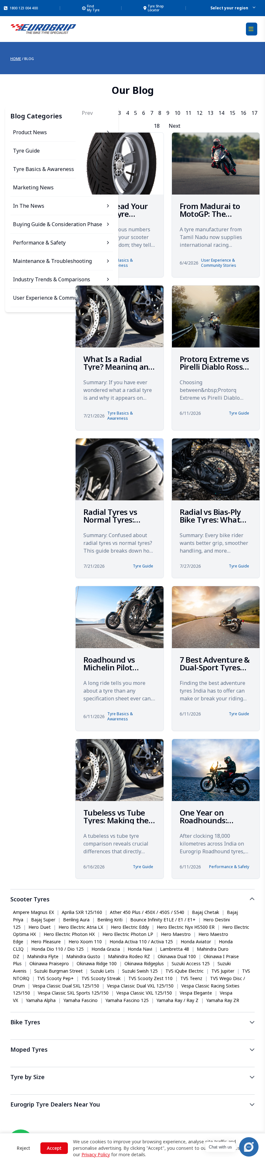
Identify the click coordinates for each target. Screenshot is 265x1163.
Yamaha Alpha (41, 1000)
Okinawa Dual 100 (177, 956)
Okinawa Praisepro (49, 963)
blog (29, 58)
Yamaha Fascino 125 (127, 1000)
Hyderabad (156, 1117)
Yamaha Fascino (80, 1000)
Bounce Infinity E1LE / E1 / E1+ (163, 920)
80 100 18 (163, 1090)
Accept (54, 1148)
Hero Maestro (176, 934)
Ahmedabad (188, 1117)
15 (232, 112)
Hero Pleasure (46, 941)
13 (210, 112)
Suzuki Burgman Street (58, 971)
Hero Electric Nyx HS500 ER (186, 927)
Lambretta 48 (174, 949)
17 (254, 112)
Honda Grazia (105, 949)
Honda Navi (140, 949)
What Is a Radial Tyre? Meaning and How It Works (118, 367)
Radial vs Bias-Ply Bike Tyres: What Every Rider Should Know (213, 523)
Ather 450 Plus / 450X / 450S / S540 (147, 912)
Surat (214, 1117)
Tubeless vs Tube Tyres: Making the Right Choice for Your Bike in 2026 (116, 824)
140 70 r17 (134, 1090)
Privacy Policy (95, 1154)
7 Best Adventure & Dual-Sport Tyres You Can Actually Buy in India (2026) (215, 671)
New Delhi (24, 1117)
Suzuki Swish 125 (140, 971)
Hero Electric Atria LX (80, 927)
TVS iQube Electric (184, 971)
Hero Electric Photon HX (69, 934)
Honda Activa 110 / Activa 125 (141, 941)
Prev (87, 112)
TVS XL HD (63, 1062)
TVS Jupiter (222, 971)
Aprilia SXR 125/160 (82, 912)
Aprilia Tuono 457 (112, 1035)
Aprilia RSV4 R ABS (67, 1035)
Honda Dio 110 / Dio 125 (57, 949)
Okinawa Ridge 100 (97, 963)
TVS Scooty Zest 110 (150, 978)
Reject (23, 1148)
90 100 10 (81, 1090)
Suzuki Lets (102, 971)
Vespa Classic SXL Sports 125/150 (73, 993)
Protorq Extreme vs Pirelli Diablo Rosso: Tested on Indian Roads (214, 370)
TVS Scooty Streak (101, 978)
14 (221, 112)
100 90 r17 (192, 1090)
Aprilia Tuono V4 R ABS (163, 1035)
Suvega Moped (28, 1062)
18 (157, 125)
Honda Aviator (196, 941)
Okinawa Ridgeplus (144, 963)
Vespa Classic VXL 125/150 (144, 993)
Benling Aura (76, 920)
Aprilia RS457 (26, 1035)
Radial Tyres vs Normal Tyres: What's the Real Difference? (111, 523)
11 (188, 112)
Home (15, 58)
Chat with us (220, 1147)
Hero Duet (39, 927)
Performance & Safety (229, 866)
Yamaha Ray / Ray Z (177, 1000)
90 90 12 (22, 1090)
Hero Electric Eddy (130, 927)
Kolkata (75, 1117)
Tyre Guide (239, 413)
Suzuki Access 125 (191, 963)
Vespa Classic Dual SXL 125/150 (66, 986)
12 (199, 112)
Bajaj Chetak (205, 912)
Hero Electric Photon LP (127, 934)
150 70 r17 (222, 1090)
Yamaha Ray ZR (222, 1000)
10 (177, 112)
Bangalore (102, 1117)
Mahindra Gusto (83, 956)
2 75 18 (107, 1090)
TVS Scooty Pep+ (55, 978)
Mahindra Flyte (42, 956)
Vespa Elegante (196, 993)
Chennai (129, 1117)
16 (243, 112)
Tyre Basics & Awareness (120, 262)
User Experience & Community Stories (218, 262)
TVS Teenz (191, 978)
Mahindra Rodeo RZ (129, 956)
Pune (233, 1117)
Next (174, 125)
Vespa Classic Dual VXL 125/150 (140, 986)
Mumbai (50, 1117)
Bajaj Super (43, 920)
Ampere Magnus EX (33, 912)
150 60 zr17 (51, 1090)
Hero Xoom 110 (85, 941)
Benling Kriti (109, 920)
